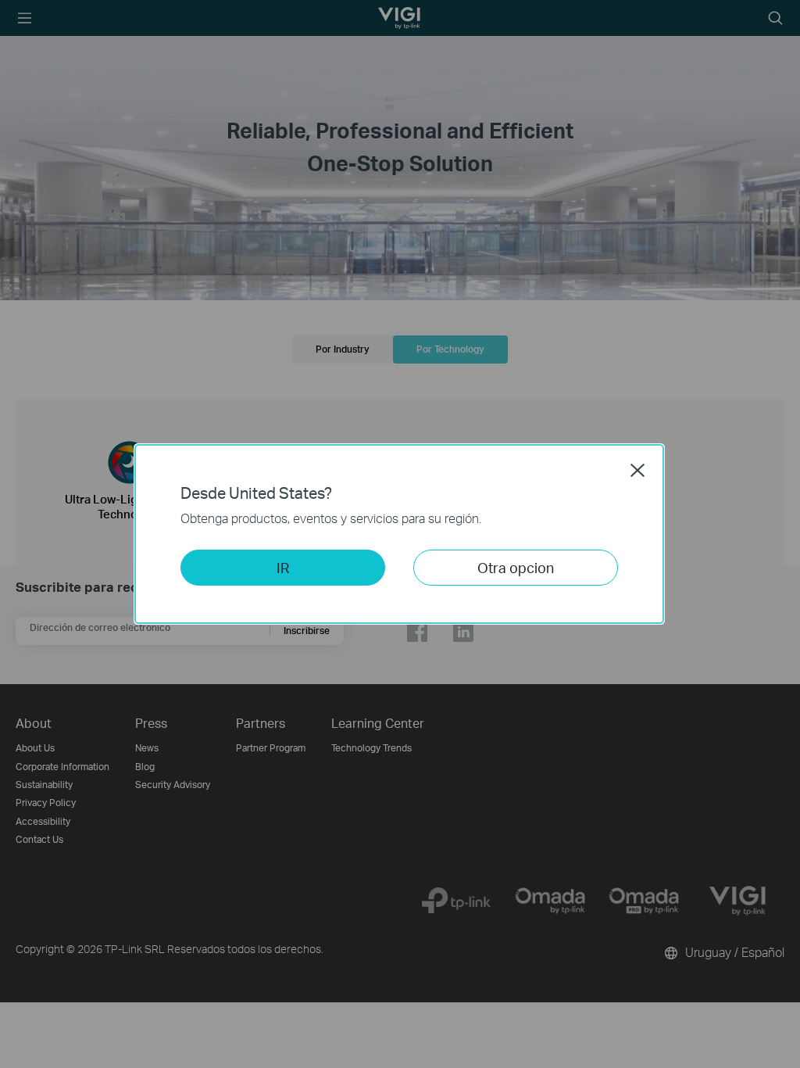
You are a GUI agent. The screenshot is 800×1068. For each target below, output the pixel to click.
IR (283, 567)
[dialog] (400, 534)
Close (637, 470)
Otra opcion (515, 567)
